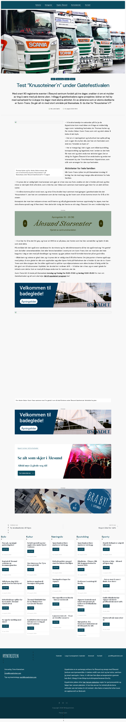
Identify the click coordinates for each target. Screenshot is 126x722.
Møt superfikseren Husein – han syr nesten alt (62, 598)
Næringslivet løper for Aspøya (61, 580)
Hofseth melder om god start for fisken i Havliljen (62, 562)
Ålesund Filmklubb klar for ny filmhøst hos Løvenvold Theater (36, 601)
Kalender (59, 656)
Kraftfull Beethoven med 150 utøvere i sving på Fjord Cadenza (37, 622)
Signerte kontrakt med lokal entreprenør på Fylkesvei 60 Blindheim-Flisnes (87, 602)
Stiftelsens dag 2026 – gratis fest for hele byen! (12, 582)
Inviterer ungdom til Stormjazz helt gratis (35, 582)
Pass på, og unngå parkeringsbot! (9, 544)
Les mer (5, 549)
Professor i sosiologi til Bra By (87, 582)
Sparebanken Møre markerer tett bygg (60, 544)
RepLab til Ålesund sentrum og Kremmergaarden (9, 563)
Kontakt (99, 656)
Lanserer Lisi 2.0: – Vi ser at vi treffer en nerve (62, 617)
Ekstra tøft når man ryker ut (113, 619)
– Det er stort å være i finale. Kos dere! (111, 580)
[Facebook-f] (59, 703)
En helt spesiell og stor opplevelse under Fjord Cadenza (36, 545)
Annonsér (91, 656)
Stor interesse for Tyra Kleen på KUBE (36, 564)
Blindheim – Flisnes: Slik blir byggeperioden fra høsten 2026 (87, 563)
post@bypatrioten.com (115, 656)
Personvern (63, 713)
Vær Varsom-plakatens (91, 682)
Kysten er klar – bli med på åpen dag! (112, 562)
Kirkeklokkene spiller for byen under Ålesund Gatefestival (12, 601)
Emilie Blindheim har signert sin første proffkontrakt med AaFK (113, 599)
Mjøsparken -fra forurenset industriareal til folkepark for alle (87, 623)
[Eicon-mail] (67, 703)
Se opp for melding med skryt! (11, 621)
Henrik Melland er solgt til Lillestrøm (113, 544)
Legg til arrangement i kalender (75, 656)
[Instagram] (63, 703)
